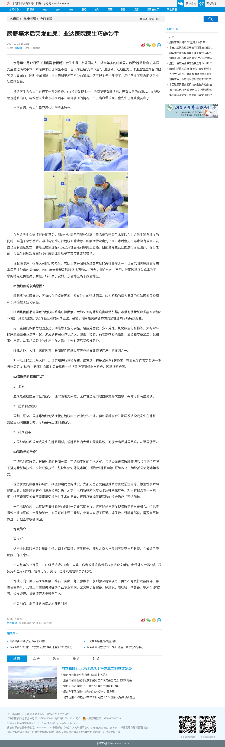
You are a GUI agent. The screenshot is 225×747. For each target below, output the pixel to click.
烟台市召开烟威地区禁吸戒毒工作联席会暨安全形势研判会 (97, 680)
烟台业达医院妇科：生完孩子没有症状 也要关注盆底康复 (41, 647)
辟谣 (123, 9)
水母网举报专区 (111, 732)
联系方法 (40, 714)
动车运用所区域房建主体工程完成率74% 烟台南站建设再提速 (99, 697)
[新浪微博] (143, 46)
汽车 (71, 9)
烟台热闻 (172, 29)
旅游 (97, 9)
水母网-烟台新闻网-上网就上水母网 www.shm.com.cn (40, 3)
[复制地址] (159, 46)
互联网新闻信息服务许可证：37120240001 (30, 718)
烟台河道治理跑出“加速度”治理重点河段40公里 (91, 686)
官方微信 (191, 3)
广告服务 (27, 714)
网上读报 (172, 9)
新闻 (17, 658)
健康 (110, 9)
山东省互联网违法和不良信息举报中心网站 (30, 732)
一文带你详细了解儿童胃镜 (102, 641)
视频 (136, 9)
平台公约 (65, 714)
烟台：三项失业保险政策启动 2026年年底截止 (194, 63)
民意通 (30, 9)
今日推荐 (46, 19)
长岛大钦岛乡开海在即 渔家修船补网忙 (190, 74)
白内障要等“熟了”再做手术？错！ (28, 641)
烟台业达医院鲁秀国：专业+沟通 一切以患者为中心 (115, 647)
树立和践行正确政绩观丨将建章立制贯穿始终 (97, 668)
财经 (84, 9)
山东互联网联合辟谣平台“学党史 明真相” (78, 732)
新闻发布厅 (153, 9)
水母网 (14, 19)
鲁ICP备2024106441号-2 (68, 718)
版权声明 (12, 623)
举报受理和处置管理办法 (134, 727)
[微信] (148, 46)
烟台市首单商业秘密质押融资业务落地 (85, 674)
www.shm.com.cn (120, 743)
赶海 (32, 696)
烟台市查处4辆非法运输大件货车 (187, 42)
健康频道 (30, 19)
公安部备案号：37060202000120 (103, 718)
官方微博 (211, 3)
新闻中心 (14, 9)
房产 (58, 9)
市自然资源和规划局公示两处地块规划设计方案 (195, 47)
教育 (45, 9)
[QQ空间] (154, 46)
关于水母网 (13, 714)
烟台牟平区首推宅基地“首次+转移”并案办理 (89, 691)
